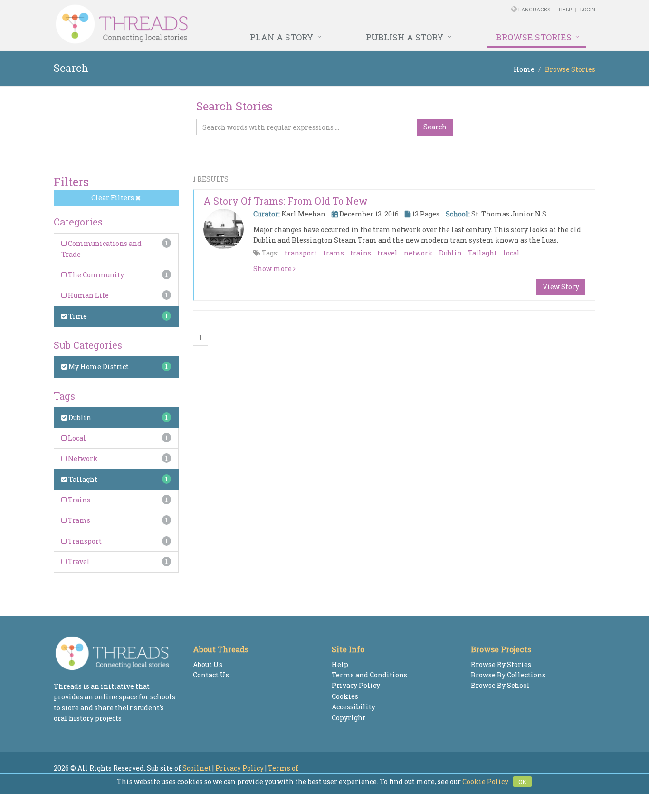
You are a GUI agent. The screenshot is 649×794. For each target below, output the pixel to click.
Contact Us (211, 674)
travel (387, 252)
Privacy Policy (356, 685)
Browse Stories (534, 37)
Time (77, 316)
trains (360, 252)
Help (565, 9)
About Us (207, 664)
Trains (78, 499)
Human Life (88, 295)
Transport (84, 541)
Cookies (345, 696)
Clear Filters (113, 197)
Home (524, 69)
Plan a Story (282, 37)
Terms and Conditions (369, 674)
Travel (78, 561)
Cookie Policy (485, 781)
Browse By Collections (508, 674)
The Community (95, 274)
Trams (78, 520)
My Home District (98, 366)
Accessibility (353, 706)
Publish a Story (405, 37)
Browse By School (500, 685)
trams (333, 252)
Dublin (79, 417)
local (511, 252)
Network (82, 458)
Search (435, 126)
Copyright (348, 717)
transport (301, 252)
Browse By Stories (501, 664)
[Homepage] (221, 24)
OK (522, 781)
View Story (561, 286)
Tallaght (82, 479)
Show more (273, 268)
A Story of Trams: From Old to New (285, 201)
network (418, 252)
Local (76, 437)
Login (587, 9)
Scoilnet (196, 768)
